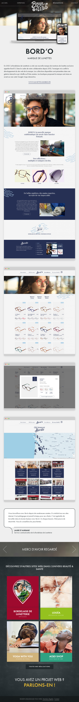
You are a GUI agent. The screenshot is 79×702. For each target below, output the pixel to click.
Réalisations (58, 3)
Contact (56, 699)
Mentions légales (48, 699)
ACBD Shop (70, 19)
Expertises (21, 3)
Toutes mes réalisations (39, 666)
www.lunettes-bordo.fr (39, 82)
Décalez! (8, 19)
